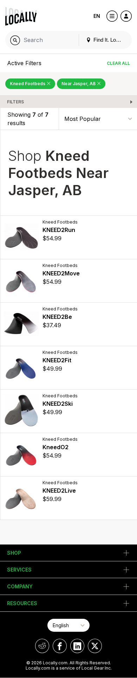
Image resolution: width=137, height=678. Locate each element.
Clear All (118, 63)
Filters (15, 101)
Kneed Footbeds (28, 83)
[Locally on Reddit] (42, 646)
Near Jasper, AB (79, 83)
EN (96, 16)
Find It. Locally (109, 40)
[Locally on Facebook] (60, 646)
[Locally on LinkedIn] (77, 646)
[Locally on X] (95, 646)
